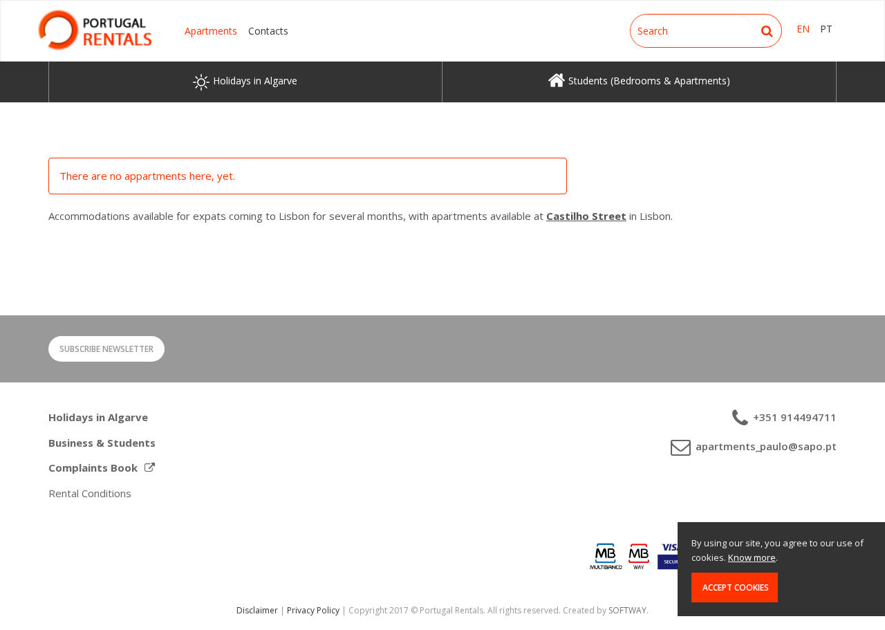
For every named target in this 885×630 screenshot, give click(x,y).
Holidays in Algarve (98, 417)
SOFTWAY (627, 610)
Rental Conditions (89, 493)
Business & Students (102, 443)
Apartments (211, 30)
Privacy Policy (313, 610)
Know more (752, 557)
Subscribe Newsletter (106, 349)
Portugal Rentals (94, 30)
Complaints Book (93, 467)
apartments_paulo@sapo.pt (765, 446)
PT (826, 28)
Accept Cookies (734, 587)
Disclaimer (257, 610)
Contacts (268, 30)
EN (803, 28)
